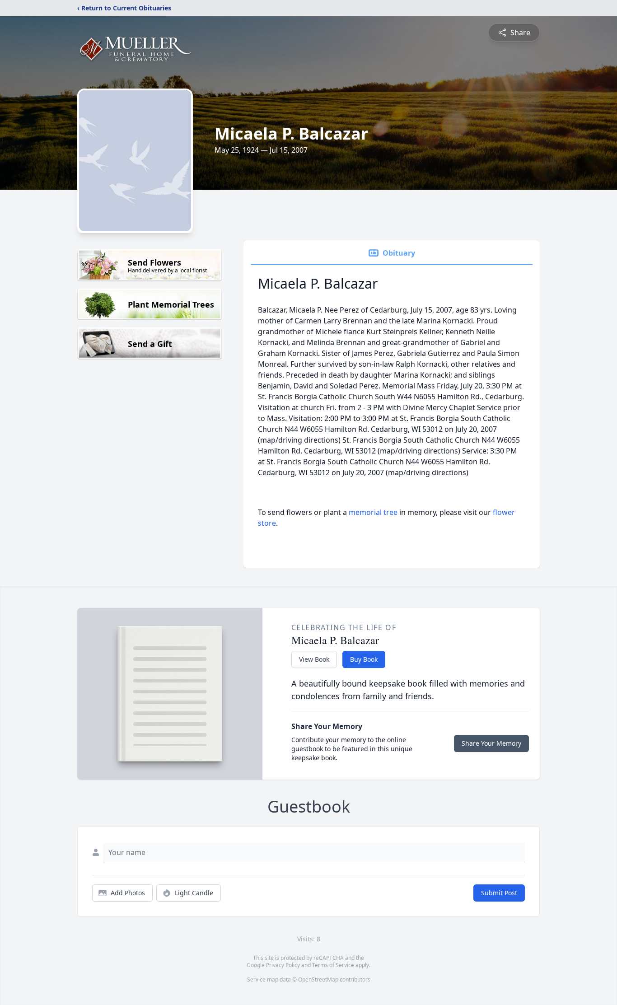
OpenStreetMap (318, 979)
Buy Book (364, 659)
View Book (314, 659)
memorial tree (373, 512)
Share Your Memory (491, 743)
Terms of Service (333, 965)
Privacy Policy (283, 965)
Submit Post (499, 892)
